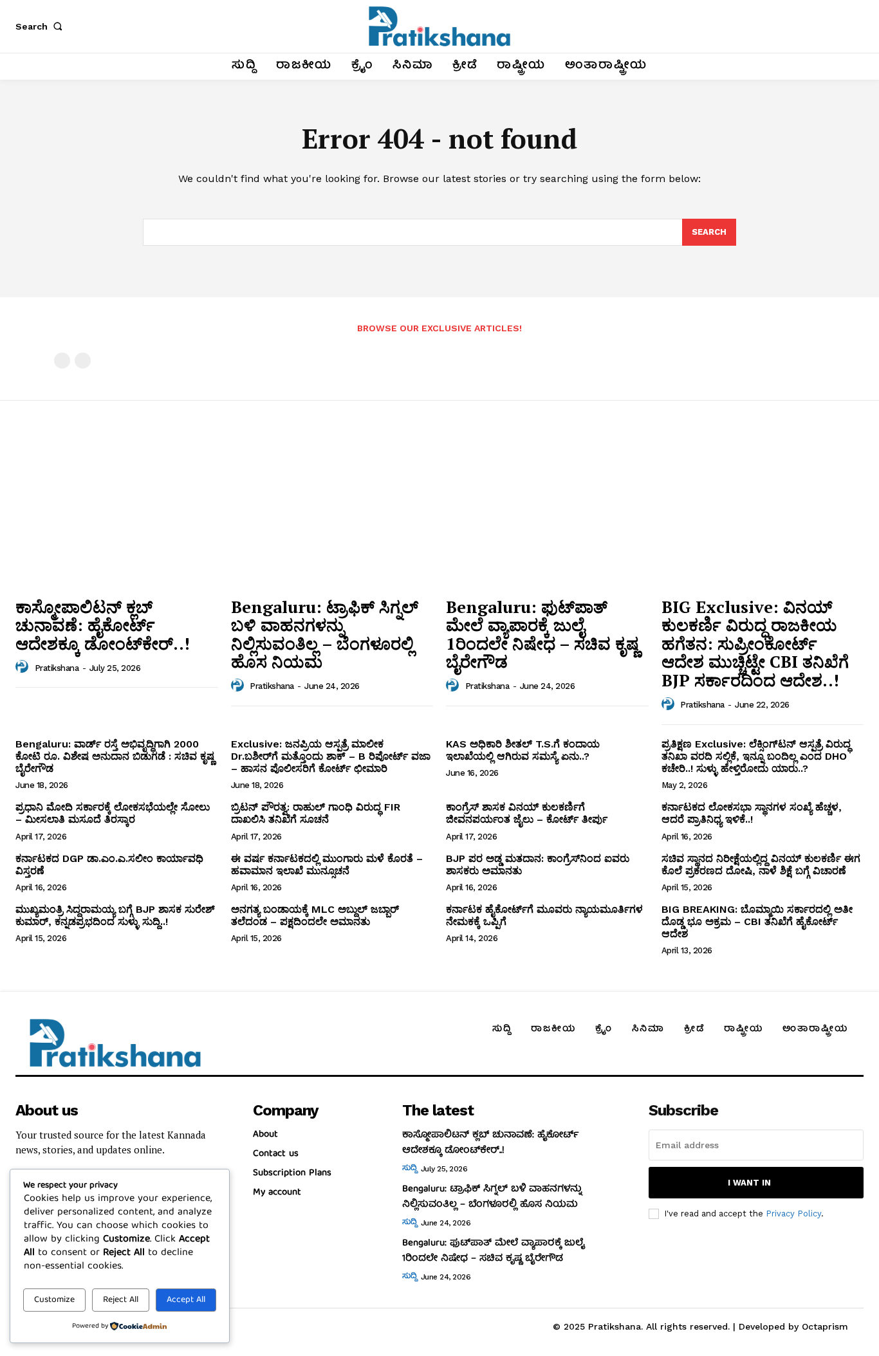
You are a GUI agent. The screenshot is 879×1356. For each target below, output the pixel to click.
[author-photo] (23, 667)
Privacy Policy (793, 1213)
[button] (41, 26)
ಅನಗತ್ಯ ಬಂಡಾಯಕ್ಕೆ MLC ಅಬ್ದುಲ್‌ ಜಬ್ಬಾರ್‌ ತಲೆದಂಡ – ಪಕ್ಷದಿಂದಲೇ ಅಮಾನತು (315, 915)
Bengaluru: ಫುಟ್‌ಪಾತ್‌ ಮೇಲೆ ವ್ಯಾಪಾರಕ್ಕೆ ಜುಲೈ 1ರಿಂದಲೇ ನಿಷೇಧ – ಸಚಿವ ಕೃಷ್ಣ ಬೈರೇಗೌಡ (542, 634)
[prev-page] (62, 361)
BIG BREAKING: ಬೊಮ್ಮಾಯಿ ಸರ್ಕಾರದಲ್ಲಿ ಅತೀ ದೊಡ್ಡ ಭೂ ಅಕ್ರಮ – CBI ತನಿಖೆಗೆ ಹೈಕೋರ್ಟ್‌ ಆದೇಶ (757, 921)
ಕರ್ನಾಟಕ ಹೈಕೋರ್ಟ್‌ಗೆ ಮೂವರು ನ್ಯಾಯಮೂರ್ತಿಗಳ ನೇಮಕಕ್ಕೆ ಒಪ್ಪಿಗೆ (544, 915)
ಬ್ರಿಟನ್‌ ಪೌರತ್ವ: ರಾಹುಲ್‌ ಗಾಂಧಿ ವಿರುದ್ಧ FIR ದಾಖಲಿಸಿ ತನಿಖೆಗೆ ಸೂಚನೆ (315, 813)
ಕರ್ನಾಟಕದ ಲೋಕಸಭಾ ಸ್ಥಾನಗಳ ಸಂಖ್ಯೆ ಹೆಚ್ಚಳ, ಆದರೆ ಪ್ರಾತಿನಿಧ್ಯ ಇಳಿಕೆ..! (752, 813)
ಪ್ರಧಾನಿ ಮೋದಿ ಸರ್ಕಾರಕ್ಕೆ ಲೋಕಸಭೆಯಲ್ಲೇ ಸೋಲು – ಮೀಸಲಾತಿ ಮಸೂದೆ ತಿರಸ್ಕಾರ (112, 813)
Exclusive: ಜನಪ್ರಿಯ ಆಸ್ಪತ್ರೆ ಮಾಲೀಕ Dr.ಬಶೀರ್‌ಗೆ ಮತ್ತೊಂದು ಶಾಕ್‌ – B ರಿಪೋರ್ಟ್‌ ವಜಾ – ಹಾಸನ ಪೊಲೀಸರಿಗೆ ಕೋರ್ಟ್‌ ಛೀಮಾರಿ (330, 756)
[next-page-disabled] (83, 361)
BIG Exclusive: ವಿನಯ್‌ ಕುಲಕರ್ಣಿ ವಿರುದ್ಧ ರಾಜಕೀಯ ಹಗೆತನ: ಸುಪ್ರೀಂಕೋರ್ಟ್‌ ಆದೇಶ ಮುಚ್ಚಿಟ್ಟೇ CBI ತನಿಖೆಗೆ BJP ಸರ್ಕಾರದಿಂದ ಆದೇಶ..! (755, 643)
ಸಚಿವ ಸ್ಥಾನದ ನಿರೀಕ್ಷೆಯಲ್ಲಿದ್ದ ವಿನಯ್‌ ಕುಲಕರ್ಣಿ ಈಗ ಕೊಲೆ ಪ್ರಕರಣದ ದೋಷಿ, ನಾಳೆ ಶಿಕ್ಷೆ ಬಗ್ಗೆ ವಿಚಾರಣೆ (761, 864)
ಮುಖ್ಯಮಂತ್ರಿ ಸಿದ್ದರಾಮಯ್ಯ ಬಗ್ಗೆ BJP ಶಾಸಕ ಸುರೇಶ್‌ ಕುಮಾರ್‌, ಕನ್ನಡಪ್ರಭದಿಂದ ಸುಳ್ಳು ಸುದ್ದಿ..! (115, 915)
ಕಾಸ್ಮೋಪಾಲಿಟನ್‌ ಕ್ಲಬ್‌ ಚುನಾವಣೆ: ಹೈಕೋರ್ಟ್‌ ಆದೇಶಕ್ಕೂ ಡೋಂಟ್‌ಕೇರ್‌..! (102, 625)
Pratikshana (57, 668)
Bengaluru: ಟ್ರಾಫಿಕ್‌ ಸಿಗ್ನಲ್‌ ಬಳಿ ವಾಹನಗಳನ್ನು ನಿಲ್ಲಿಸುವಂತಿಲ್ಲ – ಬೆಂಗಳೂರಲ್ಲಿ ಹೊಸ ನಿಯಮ (324, 634)
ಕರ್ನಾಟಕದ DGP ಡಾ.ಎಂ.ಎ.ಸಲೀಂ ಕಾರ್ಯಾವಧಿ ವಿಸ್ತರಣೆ (109, 864)
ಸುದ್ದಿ (409, 1169)
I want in (749, 1182)
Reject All (120, 1300)
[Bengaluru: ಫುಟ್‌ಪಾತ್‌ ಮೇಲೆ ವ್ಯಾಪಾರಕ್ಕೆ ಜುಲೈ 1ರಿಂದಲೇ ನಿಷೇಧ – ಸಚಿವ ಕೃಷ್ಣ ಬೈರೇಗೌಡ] (547, 513)
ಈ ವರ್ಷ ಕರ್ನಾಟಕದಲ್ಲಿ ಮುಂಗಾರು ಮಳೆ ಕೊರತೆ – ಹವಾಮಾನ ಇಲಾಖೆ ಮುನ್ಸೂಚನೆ (327, 864)
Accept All (186, 1300)
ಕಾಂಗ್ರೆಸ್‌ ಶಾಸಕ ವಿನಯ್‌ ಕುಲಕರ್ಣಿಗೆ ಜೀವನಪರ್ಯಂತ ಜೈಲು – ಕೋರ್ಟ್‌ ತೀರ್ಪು (526, 813)
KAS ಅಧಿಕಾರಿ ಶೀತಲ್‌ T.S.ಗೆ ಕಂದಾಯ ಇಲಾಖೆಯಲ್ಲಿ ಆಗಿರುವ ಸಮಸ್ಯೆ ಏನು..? (523, 750)
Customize (54, 1300)
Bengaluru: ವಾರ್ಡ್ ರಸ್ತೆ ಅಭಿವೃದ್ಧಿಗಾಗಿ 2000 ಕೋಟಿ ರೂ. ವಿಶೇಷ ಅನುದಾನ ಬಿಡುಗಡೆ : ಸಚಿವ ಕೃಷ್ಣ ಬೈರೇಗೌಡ (114, 756)
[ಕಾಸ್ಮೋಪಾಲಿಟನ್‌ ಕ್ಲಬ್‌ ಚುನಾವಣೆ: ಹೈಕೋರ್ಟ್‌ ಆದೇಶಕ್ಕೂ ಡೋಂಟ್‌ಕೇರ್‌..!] (116, 513)
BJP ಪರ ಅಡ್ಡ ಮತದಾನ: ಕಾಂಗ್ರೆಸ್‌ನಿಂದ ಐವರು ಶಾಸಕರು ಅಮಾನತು (537, 864)
